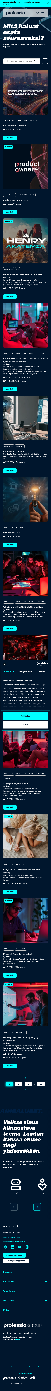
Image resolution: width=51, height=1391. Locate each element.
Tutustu (6, 4)
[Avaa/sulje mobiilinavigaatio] (43, 13)
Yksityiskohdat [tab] (25, 671)
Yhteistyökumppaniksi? (16, 1261)
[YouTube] (20, 1247)
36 (39, 1084)
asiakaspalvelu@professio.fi (14, 1242)
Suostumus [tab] (9, 671)
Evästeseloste (34, 1367)
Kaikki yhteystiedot (14, 1255)
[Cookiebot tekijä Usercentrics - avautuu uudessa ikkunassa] (36, 664)
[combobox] (21, 61)
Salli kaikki (25, 716)
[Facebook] (5, 1247)
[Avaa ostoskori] (37, 13)
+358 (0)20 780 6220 (11, 1237)
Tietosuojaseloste (18, 1367)
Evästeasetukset (25, 1373)
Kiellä (25, 725)
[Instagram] (27, 1247)
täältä (17, 1339)
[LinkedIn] (12, 1247)
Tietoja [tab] (42, 671)
